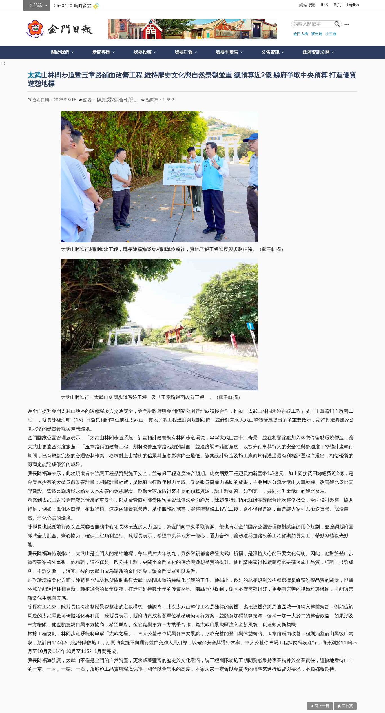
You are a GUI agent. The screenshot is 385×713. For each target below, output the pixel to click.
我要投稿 (143, 52)
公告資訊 (271, 52)
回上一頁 (322, 706)
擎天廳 (316, 34)
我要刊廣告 (227, 52)
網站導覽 (307, 5)
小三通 (330, 34)
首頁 (337, 5)
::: (26, 4)
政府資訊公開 (316, 52)
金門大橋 (300, 34)
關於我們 (60, 52)
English (353, 5)
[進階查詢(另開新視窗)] (347, 24)
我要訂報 (184, 52)
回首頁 (347, 706)
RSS (324, 5)
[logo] (58, 29)
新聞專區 (101, 52)
